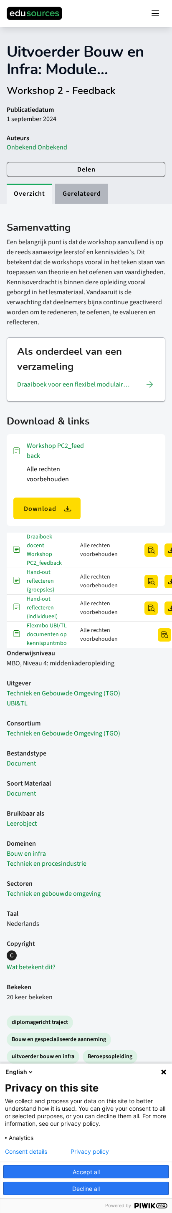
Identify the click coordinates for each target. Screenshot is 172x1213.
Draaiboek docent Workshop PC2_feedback (44, 550)
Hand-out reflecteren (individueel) (42, 608)
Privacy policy (90, 1151)
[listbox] (86, 384)
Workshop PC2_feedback (55, 450)
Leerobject (22, 823)
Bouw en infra (26, 853)
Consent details (26, 1151)
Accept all (86, 1171)
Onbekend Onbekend (37, 147)
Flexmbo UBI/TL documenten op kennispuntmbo (47, 634)
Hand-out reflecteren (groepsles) (40, 581)
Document (21, 763)
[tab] (29, 194)
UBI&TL (17, 703)
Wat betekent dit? (31, 967)
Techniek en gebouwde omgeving (54, 893)
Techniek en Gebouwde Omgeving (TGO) (63, 693)
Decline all (86, 1188)
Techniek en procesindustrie (46, 863)
